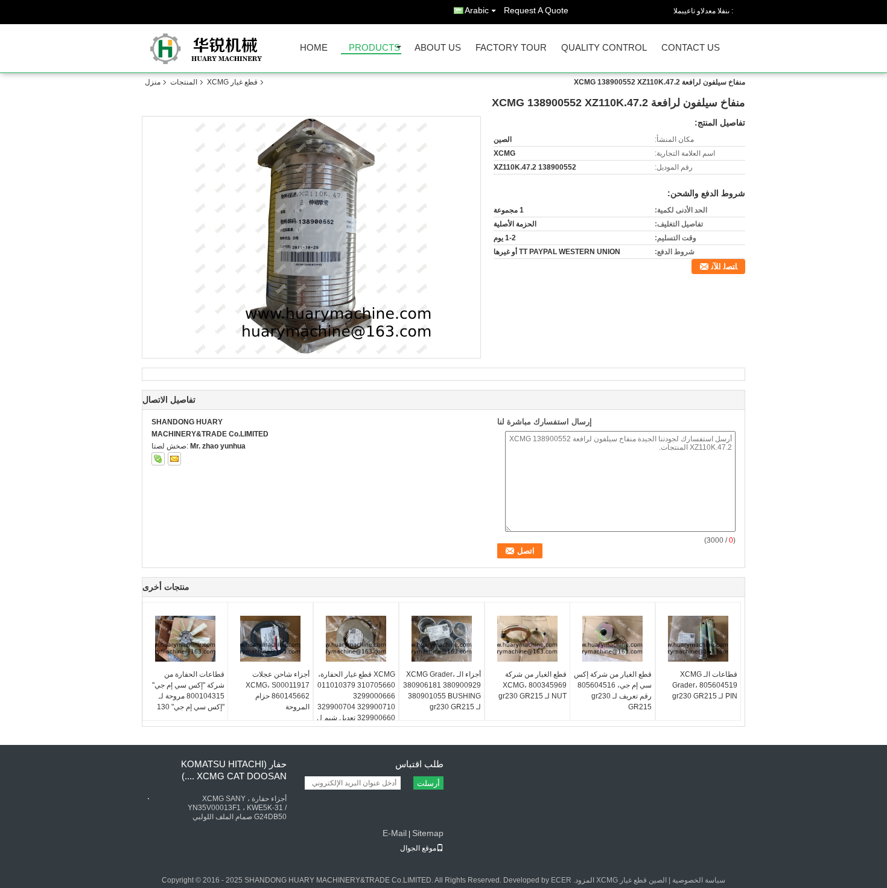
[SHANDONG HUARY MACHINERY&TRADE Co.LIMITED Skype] (158, 458)
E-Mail (395, 833)
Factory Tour (511, 48)
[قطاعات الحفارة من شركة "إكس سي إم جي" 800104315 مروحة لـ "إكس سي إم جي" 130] (185, 639)
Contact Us (690, 48)
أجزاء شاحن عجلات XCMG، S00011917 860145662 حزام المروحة (278, 690)
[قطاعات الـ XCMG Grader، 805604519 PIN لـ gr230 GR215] (698, 639)
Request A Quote (536, 10)
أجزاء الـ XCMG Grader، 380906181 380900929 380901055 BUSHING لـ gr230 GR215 (442, 690)
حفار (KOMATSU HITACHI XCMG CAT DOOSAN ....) (234, 770)
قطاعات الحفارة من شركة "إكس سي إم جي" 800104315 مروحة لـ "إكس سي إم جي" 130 (188, 690)
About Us (438, 48)
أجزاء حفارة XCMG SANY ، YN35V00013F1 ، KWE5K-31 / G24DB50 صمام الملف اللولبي (237, 807)
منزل (153, 82)
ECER (561, 880)
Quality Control (604, 48)
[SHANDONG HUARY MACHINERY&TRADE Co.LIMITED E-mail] (174, 458)
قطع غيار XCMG (232, 82)
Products (374, 48)
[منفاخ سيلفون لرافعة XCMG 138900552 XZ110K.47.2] (311, 237)
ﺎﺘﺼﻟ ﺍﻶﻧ (724, 266)
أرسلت (428, 783)
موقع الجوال (418, 848)
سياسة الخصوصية (698, 880)
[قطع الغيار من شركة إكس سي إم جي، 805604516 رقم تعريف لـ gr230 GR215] (612, 639)
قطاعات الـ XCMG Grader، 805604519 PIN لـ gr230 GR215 (704, 685)
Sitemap (428, 833)
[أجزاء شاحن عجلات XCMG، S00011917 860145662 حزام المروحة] (270, 639)
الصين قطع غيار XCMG (631, 880)
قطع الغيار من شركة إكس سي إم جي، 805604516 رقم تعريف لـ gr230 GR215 (613, 690)
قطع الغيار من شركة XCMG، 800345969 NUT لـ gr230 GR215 (532, 685)
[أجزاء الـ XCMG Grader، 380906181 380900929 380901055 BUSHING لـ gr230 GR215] (441, 639)
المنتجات (183, 82)
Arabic (477, 10)
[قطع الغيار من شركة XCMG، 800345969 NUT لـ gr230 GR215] (527, 639)
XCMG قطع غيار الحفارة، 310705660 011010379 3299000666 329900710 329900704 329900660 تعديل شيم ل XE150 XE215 (356, 701)
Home (314, 48)
